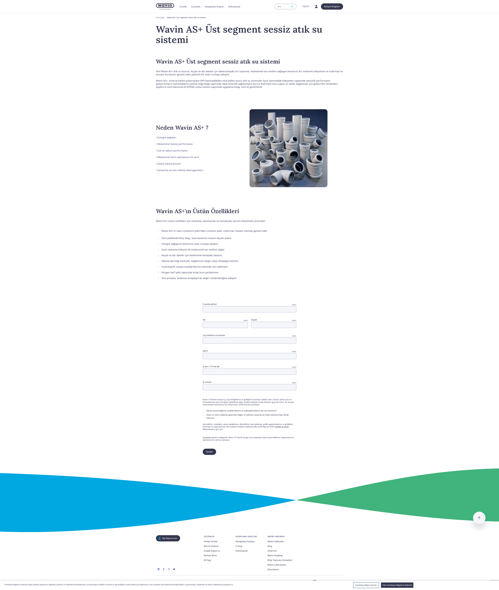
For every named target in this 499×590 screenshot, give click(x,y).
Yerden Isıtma (210, 541)
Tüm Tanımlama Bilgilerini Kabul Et (397, 585)
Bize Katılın (273, 569)
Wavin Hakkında (276, 541)
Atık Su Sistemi (211, 546)
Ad (225, 319)
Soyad (273, 319)
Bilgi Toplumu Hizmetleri (280, 560)
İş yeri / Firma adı (249, 366)
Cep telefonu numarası (249, 335)
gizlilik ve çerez (282, 426)
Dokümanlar (242, 550)
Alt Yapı (207, 560)
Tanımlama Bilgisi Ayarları (366, 585)
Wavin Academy (275, 555)
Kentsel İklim (210, 555)
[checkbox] (204, 411)
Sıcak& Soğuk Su (212, 550)
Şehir (249, 350)
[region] (249, 585)
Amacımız (272, 550)
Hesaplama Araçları (245, 541)
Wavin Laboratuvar (277, 564)
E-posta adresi (249, 304)
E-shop (239, 546)
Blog (270, 546)
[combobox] (285, 6)
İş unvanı (249, 382)
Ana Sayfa (160, 17)
